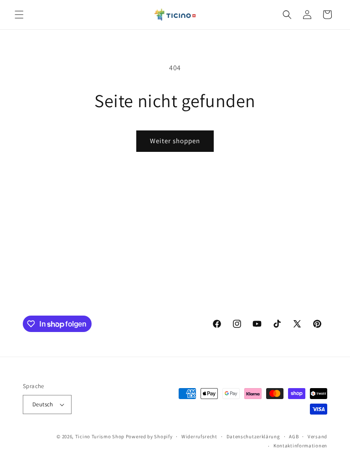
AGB (294, 436)
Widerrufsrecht (199, 436)
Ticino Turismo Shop (99, 436)
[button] (19, 15)
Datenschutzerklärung (253, 436)
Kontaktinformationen (300, 445)
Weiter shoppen (175, 140)
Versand (317, 436)
